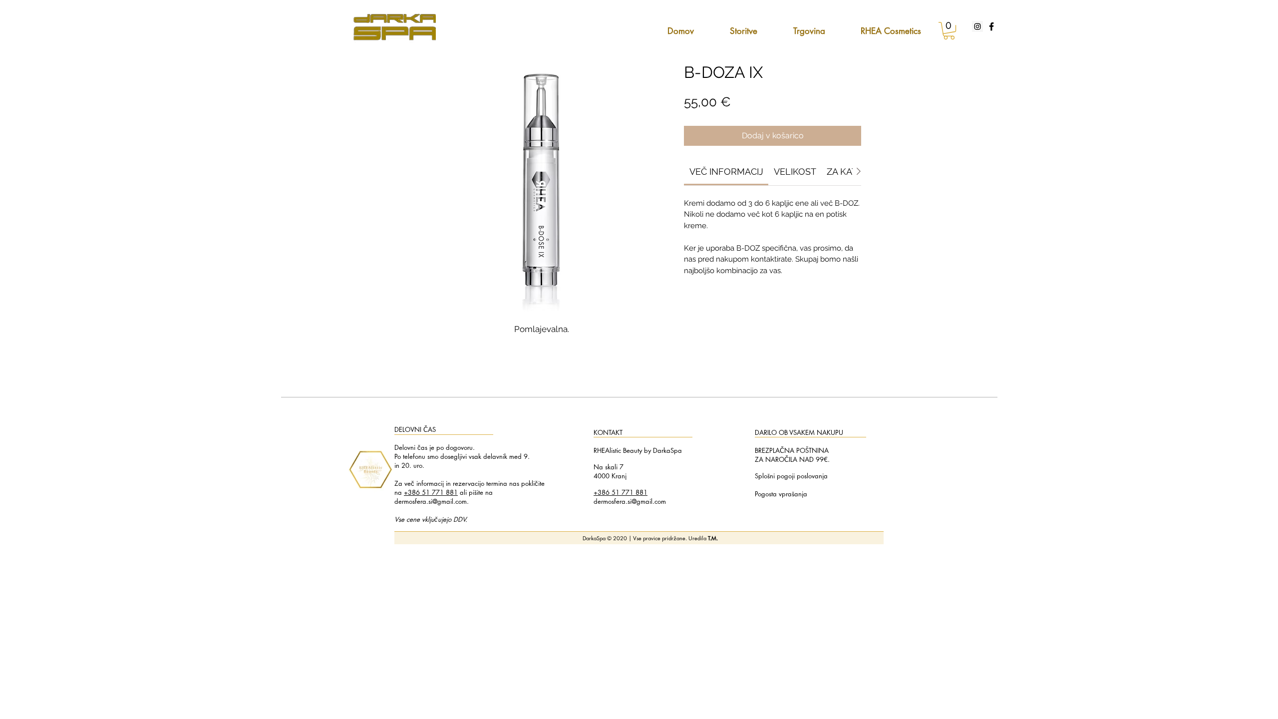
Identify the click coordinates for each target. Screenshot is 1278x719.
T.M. (713, 538)
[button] (949, 30)
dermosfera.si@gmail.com (430, 501)
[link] (726, 171)
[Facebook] (991, 26)
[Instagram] (977, 26)
